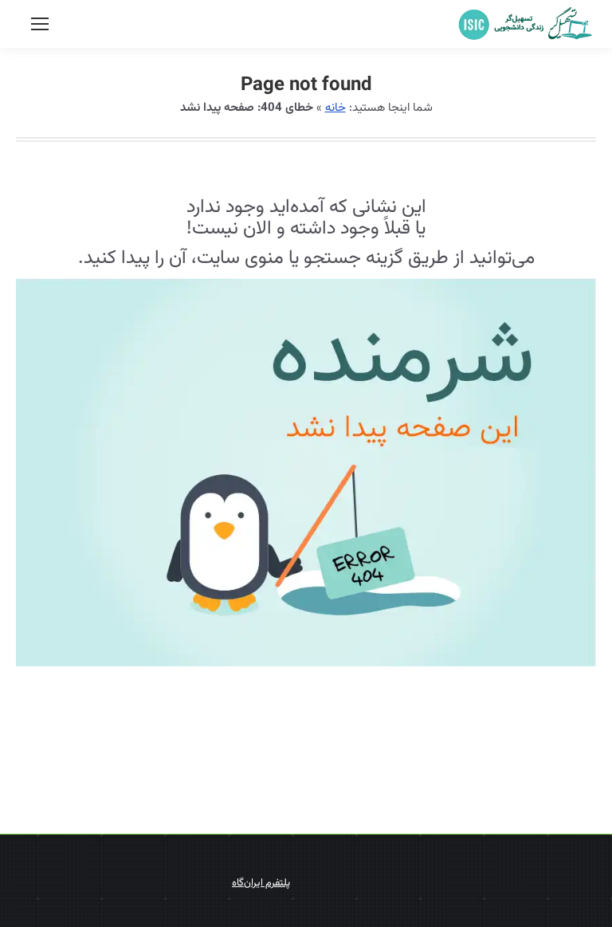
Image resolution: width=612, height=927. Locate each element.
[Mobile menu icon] (40, 24)
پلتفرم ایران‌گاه (261, 883)
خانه (335, 108)
